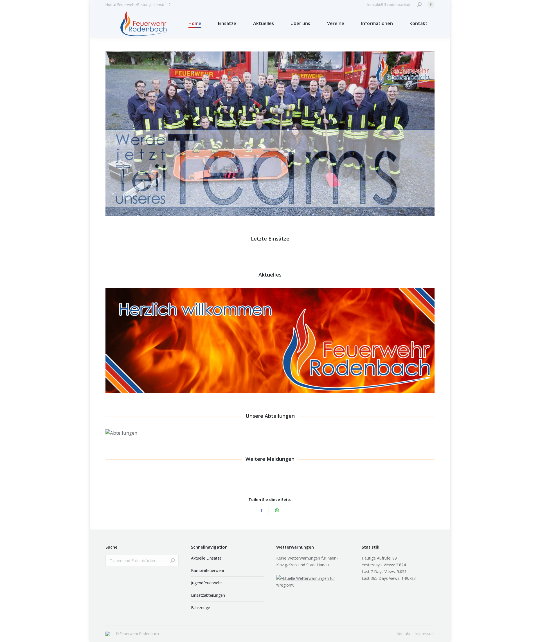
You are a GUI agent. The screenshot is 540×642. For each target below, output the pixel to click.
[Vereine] (400, 427)
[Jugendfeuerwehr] (224, 427)
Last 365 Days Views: (381, 578)
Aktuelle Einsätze (206, 558)
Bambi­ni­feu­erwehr (207, 570)
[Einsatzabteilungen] (313, 427)
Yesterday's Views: (379, 564)
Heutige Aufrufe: (377, 558)
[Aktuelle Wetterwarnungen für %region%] (312, 585)
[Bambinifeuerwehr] (136, 427)
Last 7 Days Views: (379, 571)
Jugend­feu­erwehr (206, 582)
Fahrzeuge (200, 607)
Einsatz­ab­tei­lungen (208, 595)
